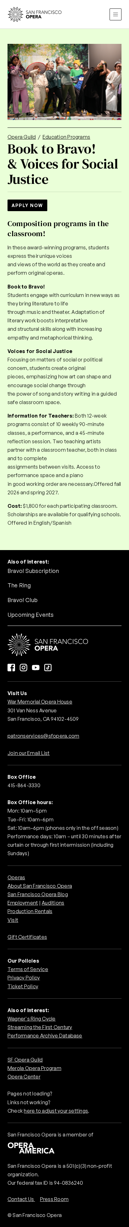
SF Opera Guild (25, 1060)
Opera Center (24, 1077)
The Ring (19, 585)
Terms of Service (28, 969)
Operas (16, 877)
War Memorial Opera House (40, 702)
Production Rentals (30, 911)
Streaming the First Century (40, 1027)
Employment (23, 903)
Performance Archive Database (45, 1035)
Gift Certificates (27, 937)
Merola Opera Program (34, 1068)
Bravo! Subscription (33, 570)
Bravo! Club (23, 599)
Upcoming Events (31, 614)
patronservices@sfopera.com (43, 736)
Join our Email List (29, 753)
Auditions (53, 903)
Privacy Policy (24, 978)
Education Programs (66, 137)
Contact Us (21, 1199)
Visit (13, 920)
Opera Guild (22, 137)
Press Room (54, 1199)
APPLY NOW (27, 205)
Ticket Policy (23, 986)
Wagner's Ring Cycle (32, 1019)
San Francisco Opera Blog (38, 894)
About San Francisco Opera (40, 886)
